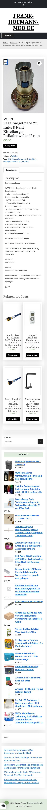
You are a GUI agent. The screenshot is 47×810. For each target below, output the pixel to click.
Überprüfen (10, 145)
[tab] (11, 170)
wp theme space (23, 806)
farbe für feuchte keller (20, 161)
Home (5, 42)
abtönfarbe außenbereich (17, 159)
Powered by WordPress (14, 803)
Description (11, 170)
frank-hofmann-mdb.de (23, 22)
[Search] (40, 441)
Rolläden (13, 42)
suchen (7, 437)
